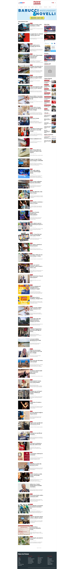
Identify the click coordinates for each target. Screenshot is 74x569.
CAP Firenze (39, 563)
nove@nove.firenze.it (50, 564)
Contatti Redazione (50, 558)
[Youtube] (53, 2)
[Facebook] (51, 2)
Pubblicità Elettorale (50, 563)
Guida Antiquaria (30, 563)
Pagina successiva (39, 547)
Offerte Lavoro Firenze (40, 557)
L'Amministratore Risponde (31, 558)
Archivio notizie (20, 565)
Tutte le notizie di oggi (21, 564)
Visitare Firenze (39, 558)
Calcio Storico (29, 557)
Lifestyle (19, 563)
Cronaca (19, 557)
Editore (48, 557)
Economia (19, 558)
